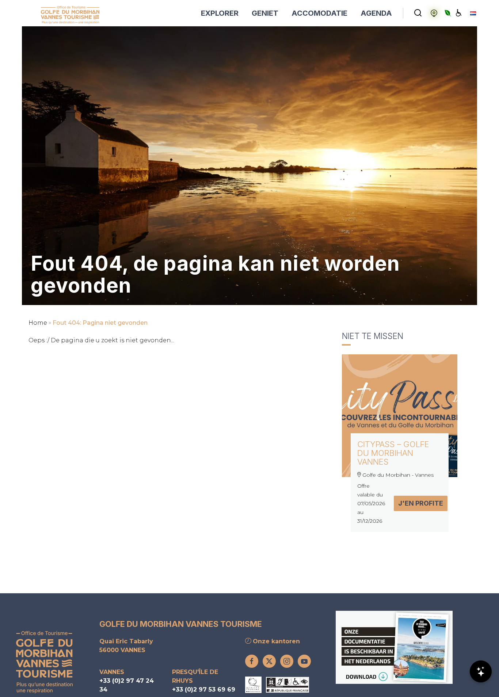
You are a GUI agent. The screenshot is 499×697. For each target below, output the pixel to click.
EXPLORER (220, 13)
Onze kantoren (275, 641)
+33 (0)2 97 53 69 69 (203, 689)
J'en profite (420, 503)
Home (37, 322)
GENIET (265, 13)
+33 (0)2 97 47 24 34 (126, 685)
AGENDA (376, 13)
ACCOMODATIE (319, 13)
